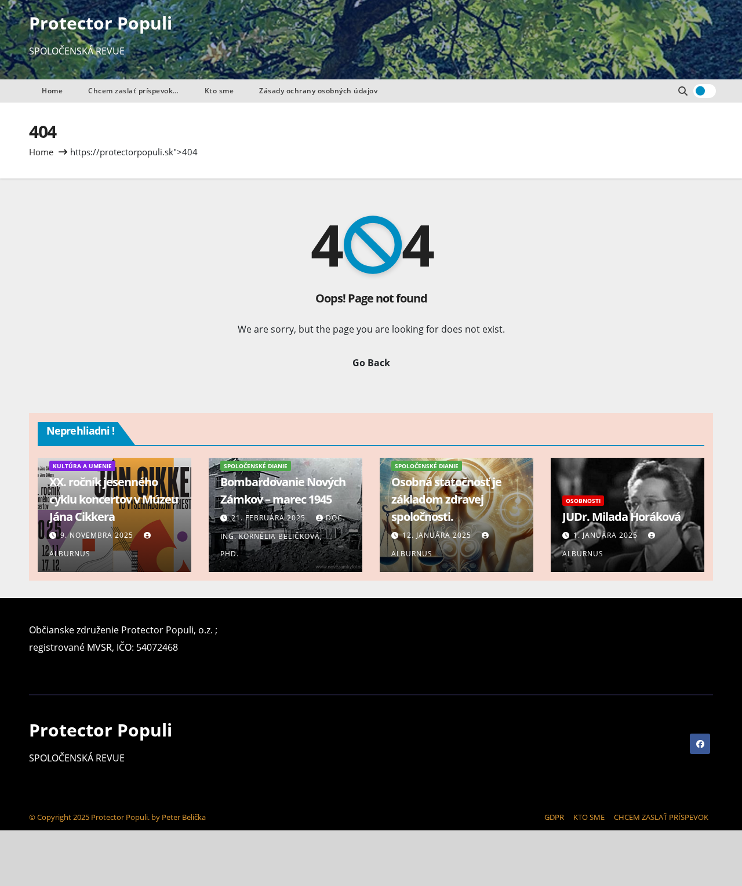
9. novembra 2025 (98, 535)
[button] (683, 91)
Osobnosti (583, 501)
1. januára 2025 (606, 535)
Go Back (371, 362)
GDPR (554, 817)
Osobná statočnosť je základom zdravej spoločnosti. (446, 499)
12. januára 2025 (438, 535)
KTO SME (589, 817)
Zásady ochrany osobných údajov (318, 91)
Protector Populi (100, 23)
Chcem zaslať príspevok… (133, 91)
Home (52, 91)
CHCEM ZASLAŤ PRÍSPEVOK (661, 817)
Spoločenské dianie (256, 466)
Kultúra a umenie (82, 466)
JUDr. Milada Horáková (621, 516)
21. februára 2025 (269, 518)
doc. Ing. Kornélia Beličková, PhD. (282, 536)
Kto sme (219, 91)
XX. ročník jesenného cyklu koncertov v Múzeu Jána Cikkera (113, 499)
